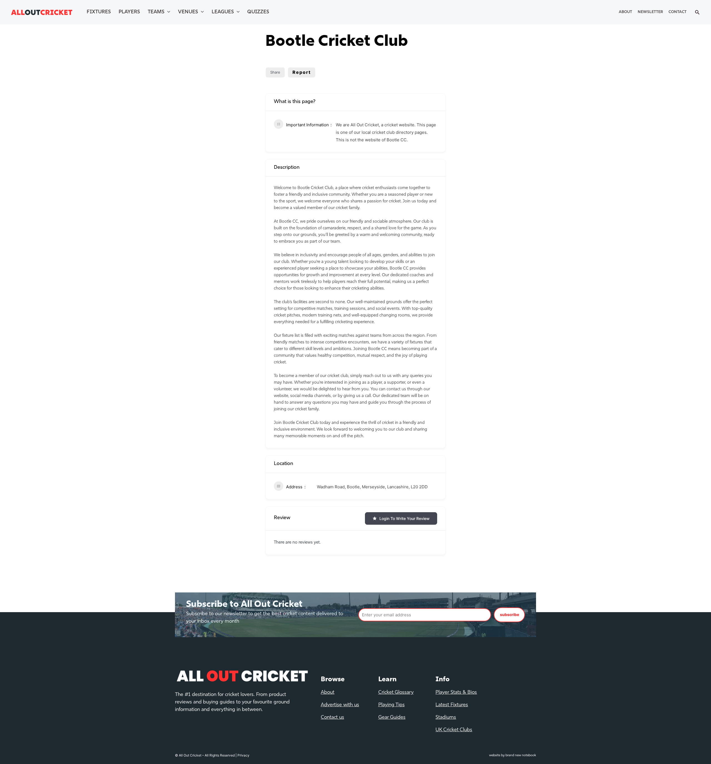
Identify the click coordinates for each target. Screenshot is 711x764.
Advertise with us (340, 705)
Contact (678, 12)
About (625, 12)
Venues (188, 12)
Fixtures (99, 12)
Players (129, 12)
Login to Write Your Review (404, 518)
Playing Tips (391, 705)
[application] (167, 12)
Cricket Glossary (396, 692)
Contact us (332, 717)
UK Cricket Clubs (453, 730)
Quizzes (258, 12)
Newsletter (650, 12)
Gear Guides (391, 717)
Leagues (223, 12)
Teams (156, 12)
